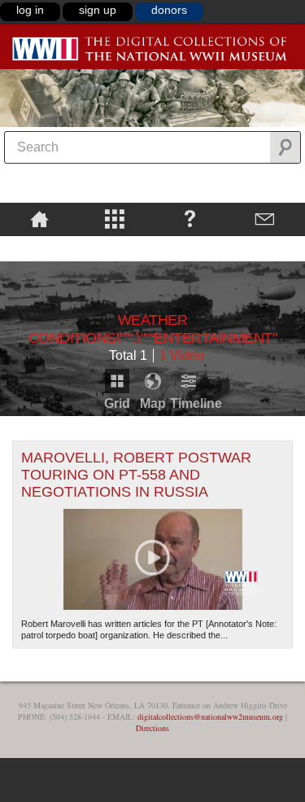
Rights (39, 247)
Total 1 (128, 355)
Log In (30, 9)
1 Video (181, 355)
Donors (169, 9)
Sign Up (97, 9)
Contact (265, 218)
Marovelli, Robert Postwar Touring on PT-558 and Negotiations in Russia (136, 474)
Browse (115, 218)
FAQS (190, 218)
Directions (152, 728)
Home (39, 218)
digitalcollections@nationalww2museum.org (210, 716)
